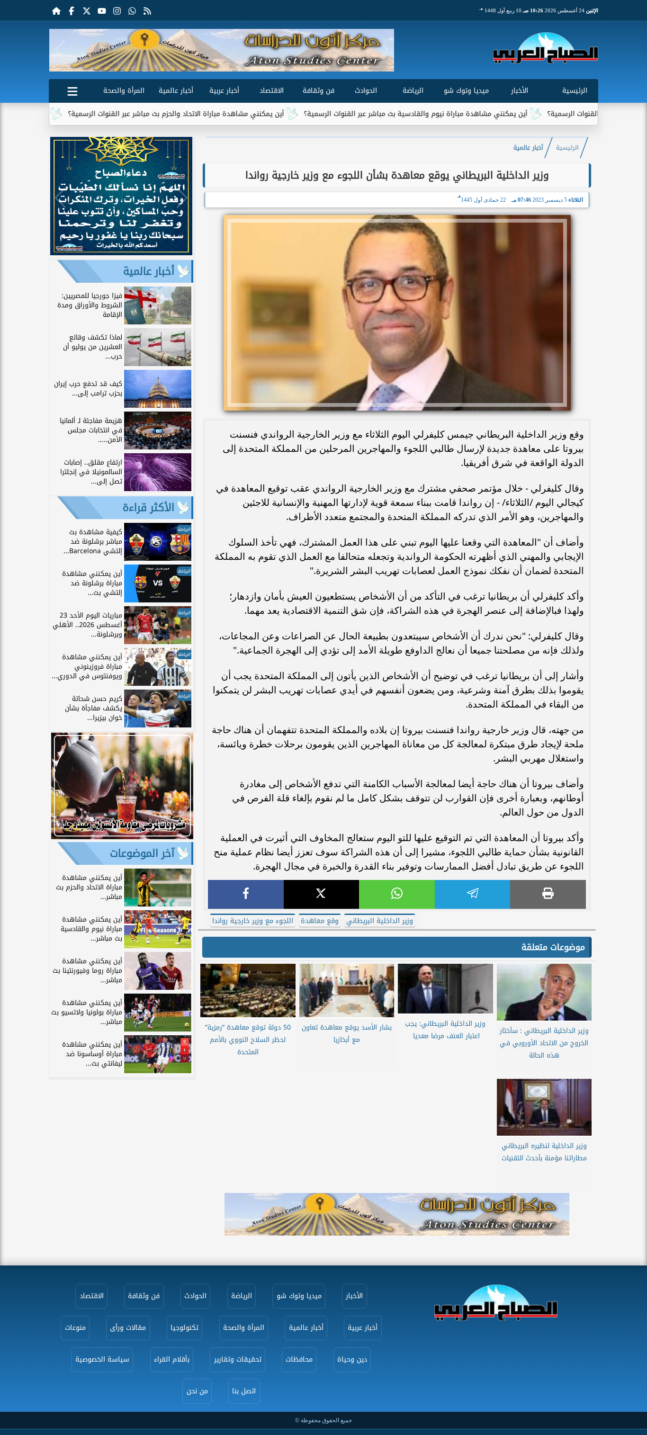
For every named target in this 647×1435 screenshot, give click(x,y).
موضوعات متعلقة (553, 947)
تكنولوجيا (184, 1327)
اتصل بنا (244, 1391)
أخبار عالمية (176, 90)
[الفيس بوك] (71, 10)
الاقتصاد (272, 90)
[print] (548, 894)
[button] (60, 50)
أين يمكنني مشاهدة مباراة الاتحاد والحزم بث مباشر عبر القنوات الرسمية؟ (218, 114)
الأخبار (519, 90)
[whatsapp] (397, 894)
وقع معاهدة (320, 921)
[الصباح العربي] (545, 48)
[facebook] (246, 894)
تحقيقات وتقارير (237, 1359)
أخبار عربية (224, 90)
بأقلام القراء (171, 1359)
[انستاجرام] (117, 10)
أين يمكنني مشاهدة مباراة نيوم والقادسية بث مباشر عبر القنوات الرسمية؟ (458, 114)
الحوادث (366, 90)
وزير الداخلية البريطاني (379, 921)
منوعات (75, 1327)
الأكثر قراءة (148, 508)
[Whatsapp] (132, 10)
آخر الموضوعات (142, 853)
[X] (321, 894)
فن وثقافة (318, 90)
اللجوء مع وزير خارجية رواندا (252, 921)
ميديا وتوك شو (466, 90)
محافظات (299, 1359)
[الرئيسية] (56, 10)
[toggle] (72, 89)
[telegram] (473, 894)
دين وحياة (352, 1359)
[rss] (147, 10)
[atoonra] (397, 1214)
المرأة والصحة (123, 90)
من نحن (197, 1391)
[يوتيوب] (101, 10)
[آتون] (221, 50)
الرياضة (413, 90)
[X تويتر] (86, 10)
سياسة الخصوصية (102, 1359)
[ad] (121, 252)
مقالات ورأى (128, 1327)
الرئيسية (574, 90)
